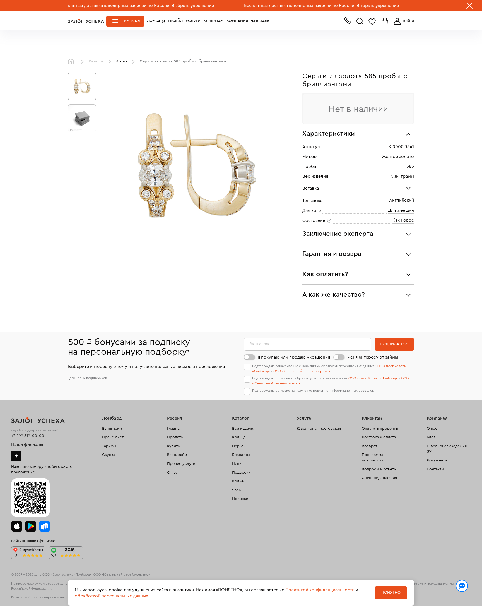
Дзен (16, 456)
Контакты (435, 469)
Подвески (241, 473)
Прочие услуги (181, 464)
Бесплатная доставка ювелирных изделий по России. (94, 5)
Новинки (240, 499)
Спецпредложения (379, 478)
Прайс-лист (113, 437)
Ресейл (175, 21)
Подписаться (394, 344)
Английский (401, 200)
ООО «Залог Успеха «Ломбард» (372, 378)
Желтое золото (398, 156)
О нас (172, 473)
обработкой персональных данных (111, 596)
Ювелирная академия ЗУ (447, 449)
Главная (72, 61)
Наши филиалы (27, 444)
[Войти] (403, 21)
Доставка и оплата (379, 437)
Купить (173, 446)
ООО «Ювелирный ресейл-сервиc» (301, 371)
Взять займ (112, 429)
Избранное (372, 21)
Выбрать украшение (172, 5)
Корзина (385, 21)
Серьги (238, 446)
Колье (238, 481)
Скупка (108, 455)
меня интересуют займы (372, 357)
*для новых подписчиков (87, 378)
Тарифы (109, 446)
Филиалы (261, 21)
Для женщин (401, 210)
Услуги (193, 21)
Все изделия (243, 429)
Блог (431, 437)
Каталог (132, 21)
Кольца (238, 437)
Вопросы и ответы (379, 469)
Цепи (237, 464)
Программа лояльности (373, 457)
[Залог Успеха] (86, 21)
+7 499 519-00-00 (27, 436)
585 (410, 166)
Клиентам (213, 21)
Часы (237, 490)
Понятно (391, 593)
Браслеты (241, 455)
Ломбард (156, 21)
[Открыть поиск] (359, 21)
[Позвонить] (347, 22)
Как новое (403, 220)
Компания (237, 21)
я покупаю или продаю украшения (294, 357)
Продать (175, 437)
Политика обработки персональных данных (45, 597)
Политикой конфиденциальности (320, 590)
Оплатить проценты (380, 429)
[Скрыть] (469, 6)
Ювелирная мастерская (319, 429)
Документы (437, 460)
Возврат (369, 446)
